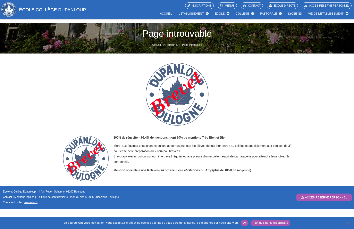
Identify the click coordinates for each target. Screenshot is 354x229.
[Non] (347, 222)
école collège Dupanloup (52, 9)
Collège (242, 13)
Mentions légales (24, 196)
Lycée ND (295, 13)
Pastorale (268, 13)
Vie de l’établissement (326, 13)
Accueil (166, 13)
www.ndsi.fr (30, 202)
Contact (7, 196)
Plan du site (77, 196)
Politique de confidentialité (52, 196)
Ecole (220, 13)
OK (245, 222)
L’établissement (191, 13)
